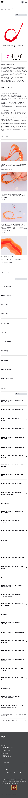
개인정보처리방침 (5, 750)
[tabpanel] (14, 33)
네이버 (20, 772)
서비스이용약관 (5, 753)
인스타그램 (14, 772)
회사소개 (3, 745)
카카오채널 (11, 772)
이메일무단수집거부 (6, 756)
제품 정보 (5, 8)
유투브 (8, 772)
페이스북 (17, 772)
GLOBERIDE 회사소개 (7, 748)
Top (1, 8)
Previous (2, 33)
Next (26, 33)
